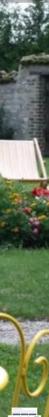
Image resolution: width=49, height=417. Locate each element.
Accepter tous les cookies (32, 414)
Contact (32, 1)
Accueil (17, 1)
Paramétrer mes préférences (24, 414)
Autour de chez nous (27, 1)
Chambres (23, 1)
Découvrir (19, 1)
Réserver (42, 1)
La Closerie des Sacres (4, 1)
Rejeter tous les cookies (16, 414)
